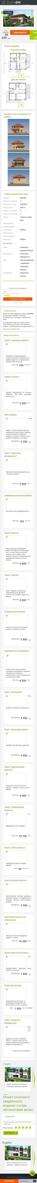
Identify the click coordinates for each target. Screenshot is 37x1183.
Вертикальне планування (16, 651)
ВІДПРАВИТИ (10, 1133)
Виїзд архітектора (13, 985)
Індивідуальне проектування (18, 495)
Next (32, 18)
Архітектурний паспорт (15, 880)
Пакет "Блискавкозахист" (16, 729)
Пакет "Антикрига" (13, 692)
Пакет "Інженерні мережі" (16, 340)
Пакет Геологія (11, 532)
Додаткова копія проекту (16, 952)
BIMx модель (10, 414)
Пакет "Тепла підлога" (14, 847)
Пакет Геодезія (11, 575)
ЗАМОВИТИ (19, 32)
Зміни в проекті (11, 376)
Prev (4, 18)
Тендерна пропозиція (14, 611)
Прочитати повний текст (11, 329)
